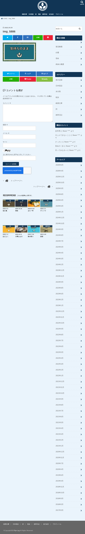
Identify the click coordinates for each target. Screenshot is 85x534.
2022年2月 (59, 370)
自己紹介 (51, 14)
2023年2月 (59, 299)
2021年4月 (59, 428)
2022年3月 (59, 364)
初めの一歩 (59, 146)
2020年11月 (60, 457)
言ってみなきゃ (61, 150)
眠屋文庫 (24, 14)
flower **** (66, 131)
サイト (5, 142)
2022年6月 (59, 346)
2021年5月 (59, 422)
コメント (7, 103)
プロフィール (59, 14)
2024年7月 (59, 241)
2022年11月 (60, 317)
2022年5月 (59, 352)
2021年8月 (59, 405)
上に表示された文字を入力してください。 (17, 154)
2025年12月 (60, 177)
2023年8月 (59, 288)
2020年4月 (59, 469)
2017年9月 (59, 510)
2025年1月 (59, 212)
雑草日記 (44, 14)
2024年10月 (60, 223)
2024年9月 (59, 229)
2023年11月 (60, 276)
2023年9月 (59, 282)
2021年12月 (60, 381)
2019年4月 (59, 481)
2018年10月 (60, 493)
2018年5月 (59, 504)
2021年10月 (60, 393)
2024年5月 (59, 247)
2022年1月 (59, 375)
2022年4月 (59, 358)
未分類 (58, 91)
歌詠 (39, 14)
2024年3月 (59, 259)
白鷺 (57, 52)
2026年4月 (59, 171)
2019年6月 (59, 475)
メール (6, 133)
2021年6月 (59, 417)
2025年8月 (59, 194)
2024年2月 (59, 264)
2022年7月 (59, 340)
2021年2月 (59, 440)
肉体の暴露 (60, 64)
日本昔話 (31, 14)
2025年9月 (59, 188)
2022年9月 (59, 329)
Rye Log (16, 530)
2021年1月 (59, 446)
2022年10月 (60, 323)
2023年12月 (60, 270)
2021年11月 (60, 387)
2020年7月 (59, 463)
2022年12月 (60, 311)
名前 (5, 125)
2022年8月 (59, 335)
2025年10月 (60, 182)
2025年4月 (59, 200)
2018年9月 (59, 498)
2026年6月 (59, 165)
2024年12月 (60, 217)
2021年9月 (59, 399)
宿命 (57, 58)
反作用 (57, 131)
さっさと (58, 142)
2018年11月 (60, 487)
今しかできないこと (62, 135)
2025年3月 (59, 206)
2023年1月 (59, 305)
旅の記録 (59, 80)
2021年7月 (59, 411)
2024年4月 (59, 253)
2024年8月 (59, 235)
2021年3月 (59, 434)
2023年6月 (59, 294)
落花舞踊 (59, 47)
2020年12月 (60, 452)
